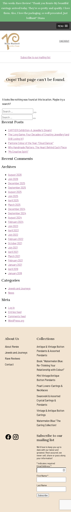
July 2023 (13, 226)
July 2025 (13, 196)
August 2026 (15, 174)
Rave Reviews (12, 358)
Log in (11, 307)
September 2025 (17, 187)
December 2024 (16, 209)
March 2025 (14, 204)
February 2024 (15, 221)
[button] (62, 26)
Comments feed (17, 316)
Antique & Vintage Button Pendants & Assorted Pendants (50, 351)
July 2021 (13, 247)
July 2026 (13, 179)
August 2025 (15, 191)
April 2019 (13, 269)
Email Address (44, 466)
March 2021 (14, 256)
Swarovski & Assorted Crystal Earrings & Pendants (48, 400)
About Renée (12, 346)
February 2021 (15, 260)
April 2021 (13, 251)
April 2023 (13, 230)
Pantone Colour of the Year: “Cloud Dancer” (30, 143)
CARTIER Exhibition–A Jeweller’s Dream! (30, 130)
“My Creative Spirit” (18, 151)
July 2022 (13, 234)
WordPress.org (16, 320)
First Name (42, 475)
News (11, 292)
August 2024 (15, 217)
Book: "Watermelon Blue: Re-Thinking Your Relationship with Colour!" (50, 365)
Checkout (64, 41)
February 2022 (15, 239)
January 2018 (15, 273)
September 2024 (17, 213)
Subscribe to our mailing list (35, 57)
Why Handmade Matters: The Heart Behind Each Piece (37, 147)
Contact (9, 364)
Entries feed (14, 312)
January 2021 (15, 264)
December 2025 (16, 183)
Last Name (42, 485)
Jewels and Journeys (19, 288)
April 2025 (13, 200)
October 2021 (15, 243)
